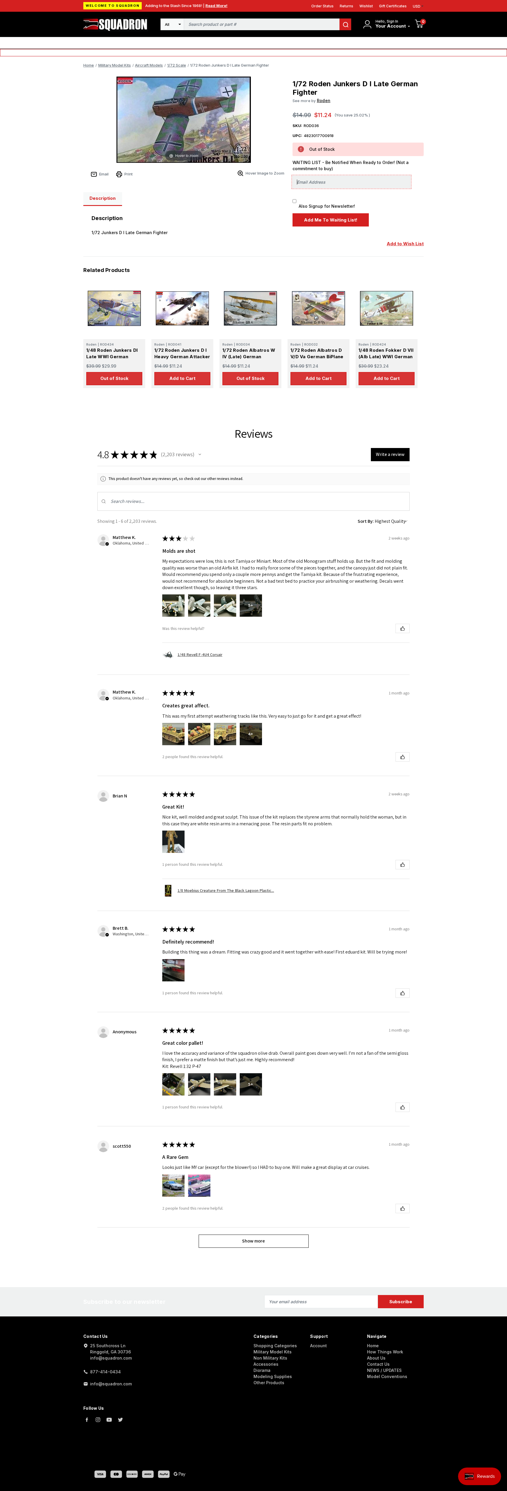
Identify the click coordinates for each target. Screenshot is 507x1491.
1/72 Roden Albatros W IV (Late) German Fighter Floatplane (248, 356)
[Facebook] (86, 1419)
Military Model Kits (273, 1351)
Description (102, 198)
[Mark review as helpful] (403, 628)
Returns (346, 6)
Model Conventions (387, 1376)
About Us (376, 1357)
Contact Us (378, 1364)
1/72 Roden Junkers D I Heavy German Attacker (182, 353)
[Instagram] (98, 1419)
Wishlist (366, 6)
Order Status (322, 6)
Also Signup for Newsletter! (327, 206)
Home (373, 1345)
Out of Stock (114, 378)
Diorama (262, 1370)
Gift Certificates (393, 6)
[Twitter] (120, 1419)
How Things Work (385, 1351)
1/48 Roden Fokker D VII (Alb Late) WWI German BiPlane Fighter (386, 356)
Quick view (114, 308)
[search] (345, 24)
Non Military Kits (270, 1357)
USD (416, 6)
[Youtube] (109, 1419)
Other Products (269, 1382)
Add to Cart (182, 378)
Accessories (266, 1364)
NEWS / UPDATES (384, 1370)
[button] (199, 454)
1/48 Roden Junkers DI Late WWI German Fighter (112, 356)
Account (318, 1345)
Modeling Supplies (273, 1376)
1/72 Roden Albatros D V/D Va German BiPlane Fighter (316, 356)
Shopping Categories (275, 1345)
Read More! (216, 5)
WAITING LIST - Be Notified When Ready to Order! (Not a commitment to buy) (351, 165)
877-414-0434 (105, 1371)
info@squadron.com (111, 1383)
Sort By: (366, 521)
